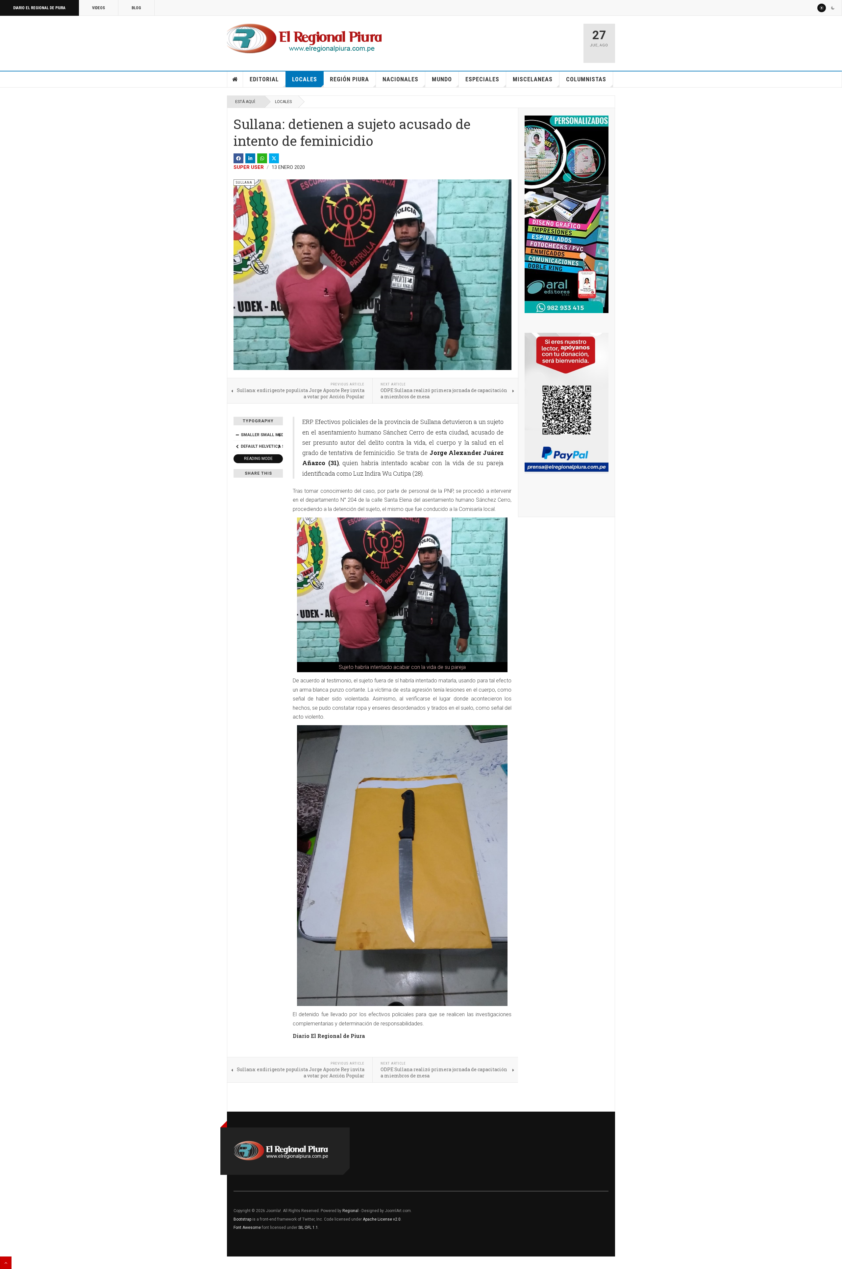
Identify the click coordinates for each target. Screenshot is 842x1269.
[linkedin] (250, 158)
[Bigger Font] (279, 434)
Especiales (482, 79)
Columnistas (586, 79)
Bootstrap (242, 1219)
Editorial (264, 79)
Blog (136, 8)
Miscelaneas (533, 79)
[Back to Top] (6, 1262)
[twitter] (274, 158)
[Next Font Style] (279, 446)
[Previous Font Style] (237, 446)
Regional (350, 1210)
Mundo (442, 79)
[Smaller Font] (237, 434)
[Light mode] (821, 8)
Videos (98, 8)
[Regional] (304, 39)
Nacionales (400, 79)
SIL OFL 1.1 (308, 1227)
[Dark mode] (833, 8)
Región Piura (349, 79)
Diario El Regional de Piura (39, 8)
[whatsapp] (262, 158)
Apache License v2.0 (382, 1219)
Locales (304, 79)
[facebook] (238, 158)
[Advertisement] (500, 40)
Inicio (235, 79)
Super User (249, 167)
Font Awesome (247, 1227)
